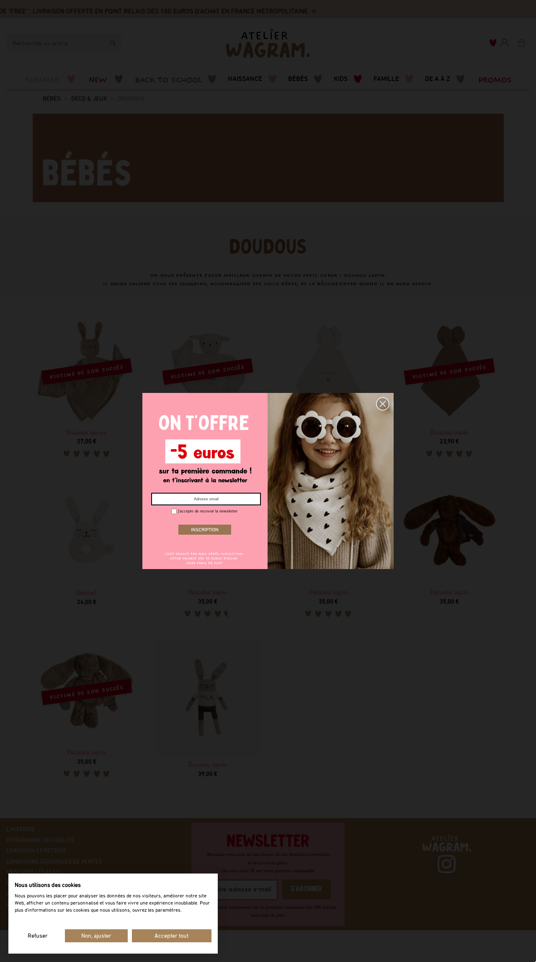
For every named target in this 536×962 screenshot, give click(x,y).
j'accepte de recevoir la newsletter (207, 511)
